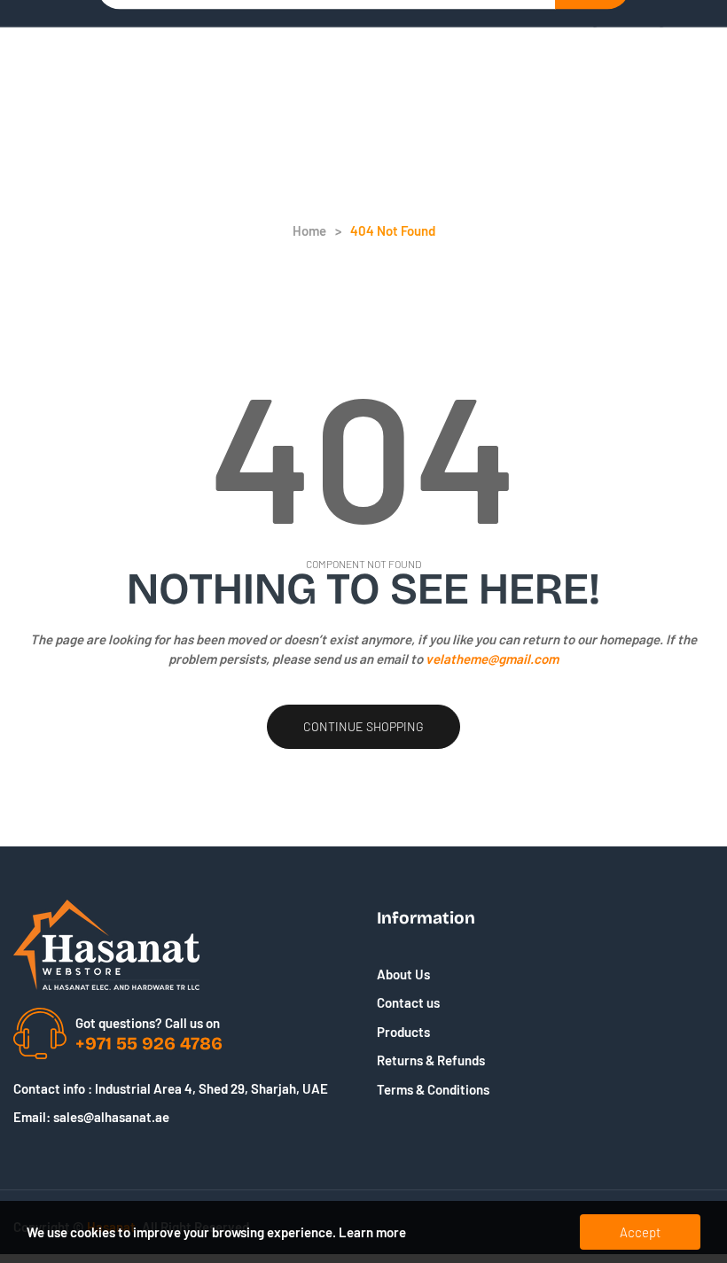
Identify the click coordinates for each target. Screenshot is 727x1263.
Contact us (408, 1002)
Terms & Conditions (433, 1089)
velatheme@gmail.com (492, 659)
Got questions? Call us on (147, 1023)
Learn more (372, 1232)
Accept (640, 1232)
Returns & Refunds (431, 1060)
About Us (403, 974)
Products (403, 1032)
